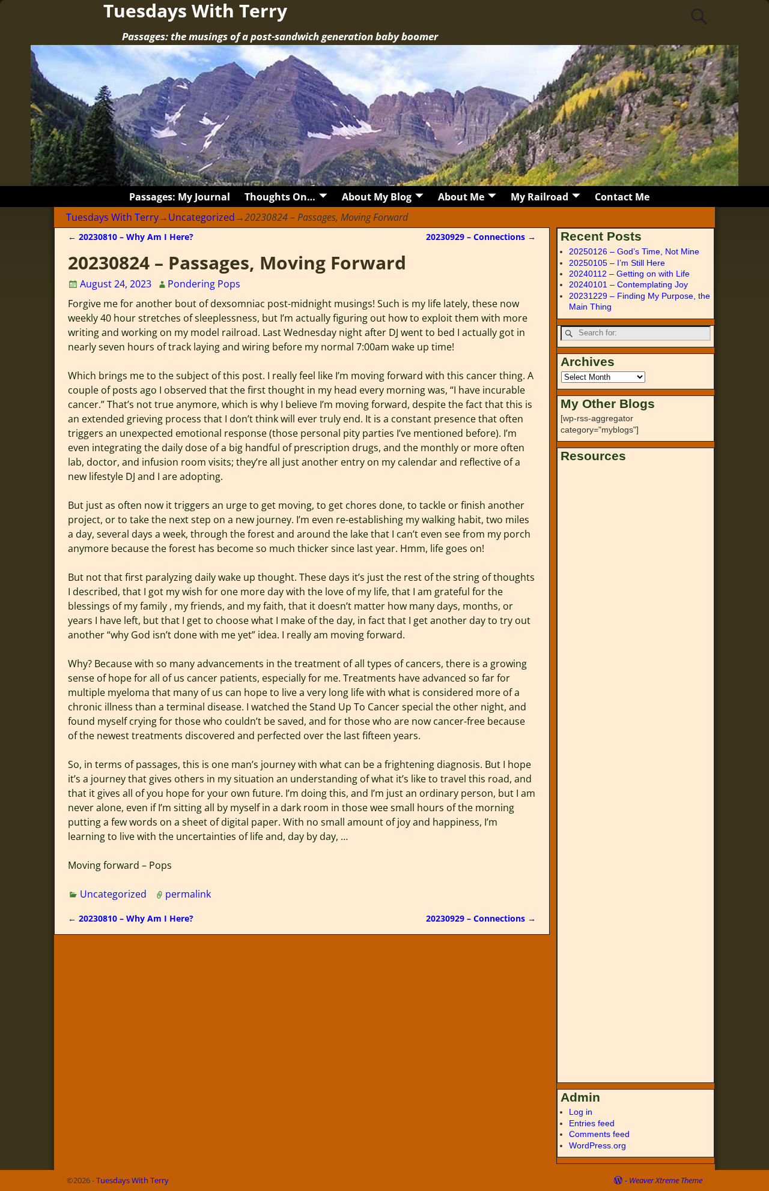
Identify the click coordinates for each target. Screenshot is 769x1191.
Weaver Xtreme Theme (665, 1180)
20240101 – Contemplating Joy (628, 284)
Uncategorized (201, 217)
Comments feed (599, 1134)
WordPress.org (597, 1145)
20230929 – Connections (481, 236)
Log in (580, 1112)
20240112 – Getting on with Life (629, 273)
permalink (188, 894)
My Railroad (539, 196)
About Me (461, 196)
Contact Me (622, 196)
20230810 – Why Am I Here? (130, 236)
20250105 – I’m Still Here (617, 263)
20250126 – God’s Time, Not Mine (634, 251)
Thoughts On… (280, 196)
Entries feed (592, 1123)
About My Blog (377, 196)
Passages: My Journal (179, 196)
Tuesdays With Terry (112, 217)
